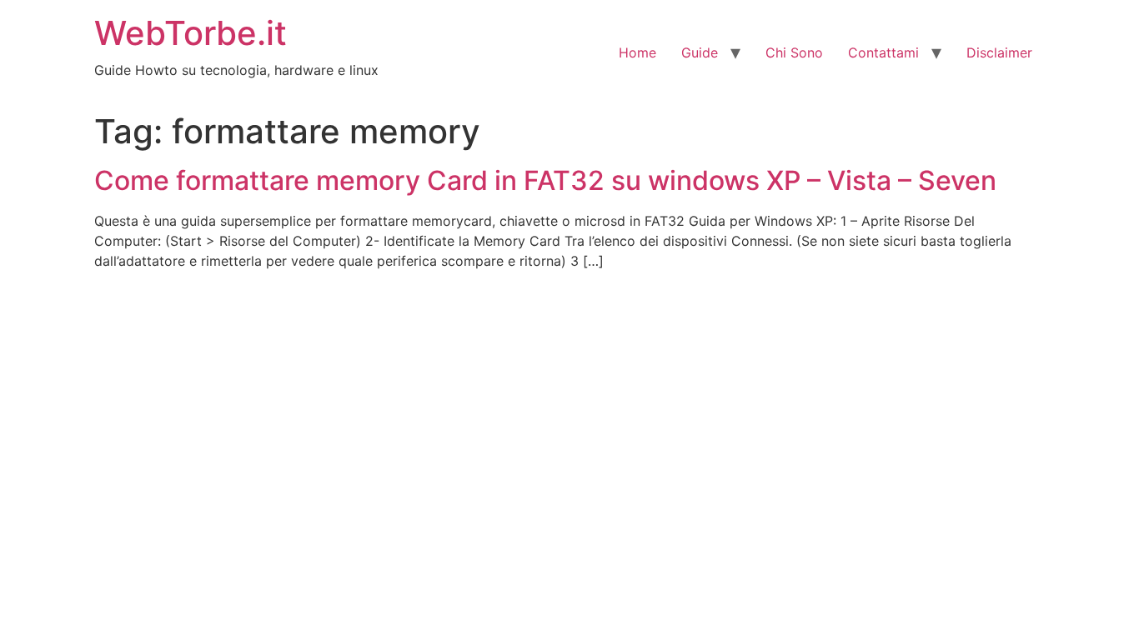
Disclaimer (999, 52)
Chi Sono (794, 52)
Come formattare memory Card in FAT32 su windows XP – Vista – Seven (545, 180)
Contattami (883, 52)
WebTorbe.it (190, 32)
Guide (699, 52)
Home (637, 52)
